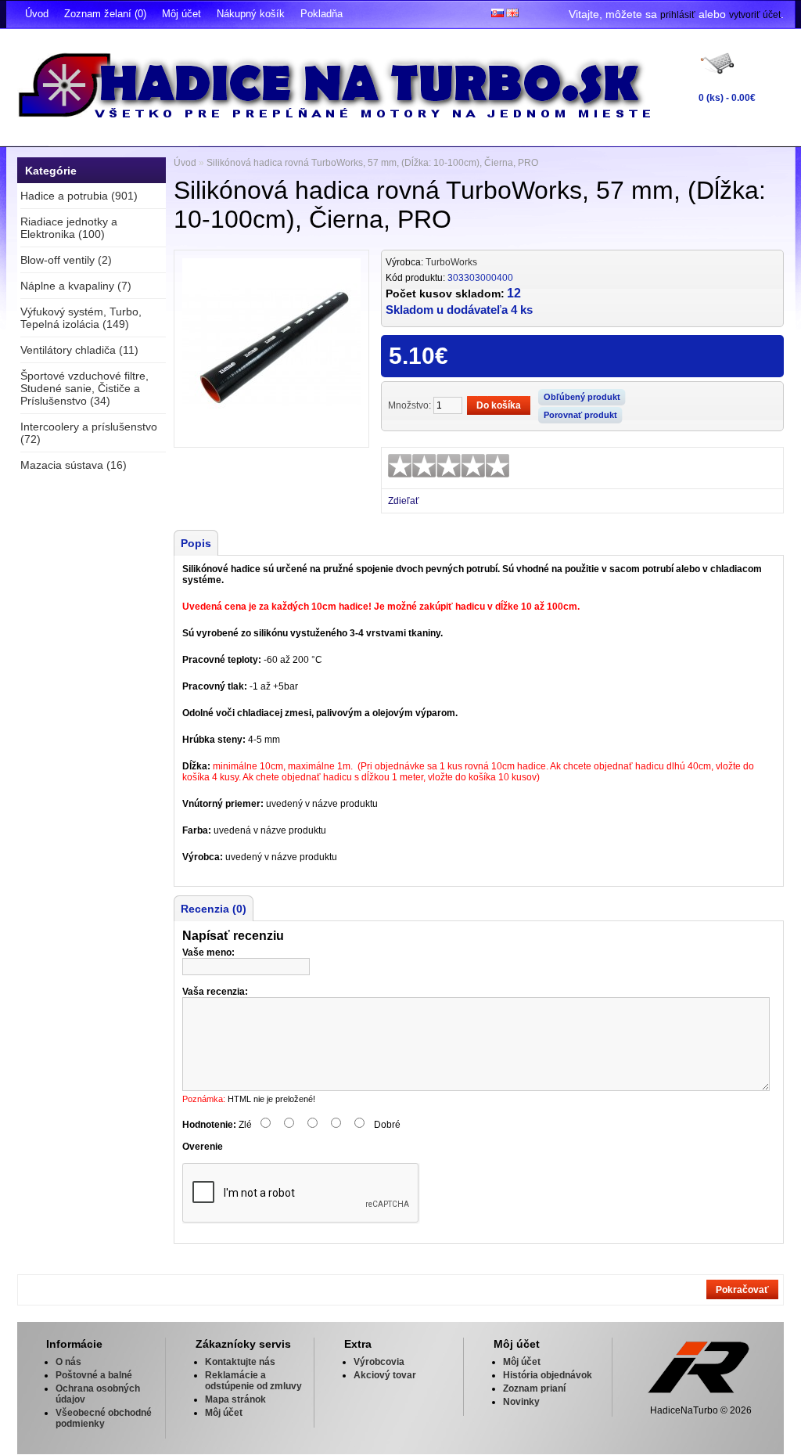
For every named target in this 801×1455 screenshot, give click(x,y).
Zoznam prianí (534, 1388)
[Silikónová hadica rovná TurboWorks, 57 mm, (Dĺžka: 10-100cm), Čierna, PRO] (271, 433)
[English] (512, 13)
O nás (68, 1361)
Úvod (36, 14)
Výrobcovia (379, 1361)
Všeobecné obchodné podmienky (104, 1418)
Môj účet (181, 14)
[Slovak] (497, 13)
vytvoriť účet (755, 14)
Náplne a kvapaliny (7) (75, 285)
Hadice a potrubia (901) (79, 195)
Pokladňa (321, 14)
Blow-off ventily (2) (66, 260)
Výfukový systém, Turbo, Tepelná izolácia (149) (81, 317)
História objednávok (547, 1375)
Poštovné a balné (94, 1375)
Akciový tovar (385, 1375)
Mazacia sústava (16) (73, 465)
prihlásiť (677, 14)
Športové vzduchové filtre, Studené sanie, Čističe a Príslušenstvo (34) (84, 388)
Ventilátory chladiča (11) (79, 350)
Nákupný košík (251, 14)
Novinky (521, 1401)
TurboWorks (451, 262)
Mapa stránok (235, 1399)
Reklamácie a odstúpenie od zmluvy (253, 1381)
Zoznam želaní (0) (105, 14)
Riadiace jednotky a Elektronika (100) (68, 227)
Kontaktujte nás (240, 1361)
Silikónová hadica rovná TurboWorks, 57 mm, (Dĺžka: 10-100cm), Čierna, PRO (372, 162)
